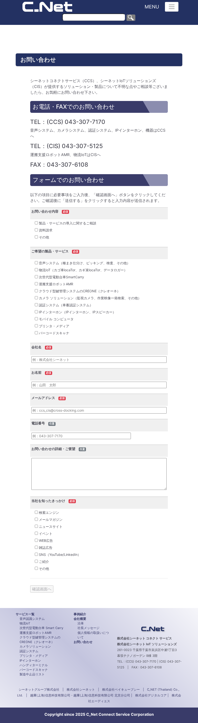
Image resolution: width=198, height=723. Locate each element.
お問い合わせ (83, 642)
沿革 (81, 623)
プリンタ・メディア (34, 656)
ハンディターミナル (34, 665)
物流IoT (25, 623)
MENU (152, 7)
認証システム (29, 651)
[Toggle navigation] (171, 7)
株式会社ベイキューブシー (121, 689)
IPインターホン (30, 660)
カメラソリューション (35, 646)
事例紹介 (80, 614)
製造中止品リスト (32, 674)
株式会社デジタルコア (151, 695)
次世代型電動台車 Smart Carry (41, 628)
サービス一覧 (25, 614)
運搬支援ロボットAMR (35, 633)
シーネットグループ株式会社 (39, 689)
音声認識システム (32, 619)
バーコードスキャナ (34, 670)
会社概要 (80, 619)
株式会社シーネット (81, 689)
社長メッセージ (88, 628)
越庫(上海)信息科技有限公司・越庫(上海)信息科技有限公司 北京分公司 (80, 695)
